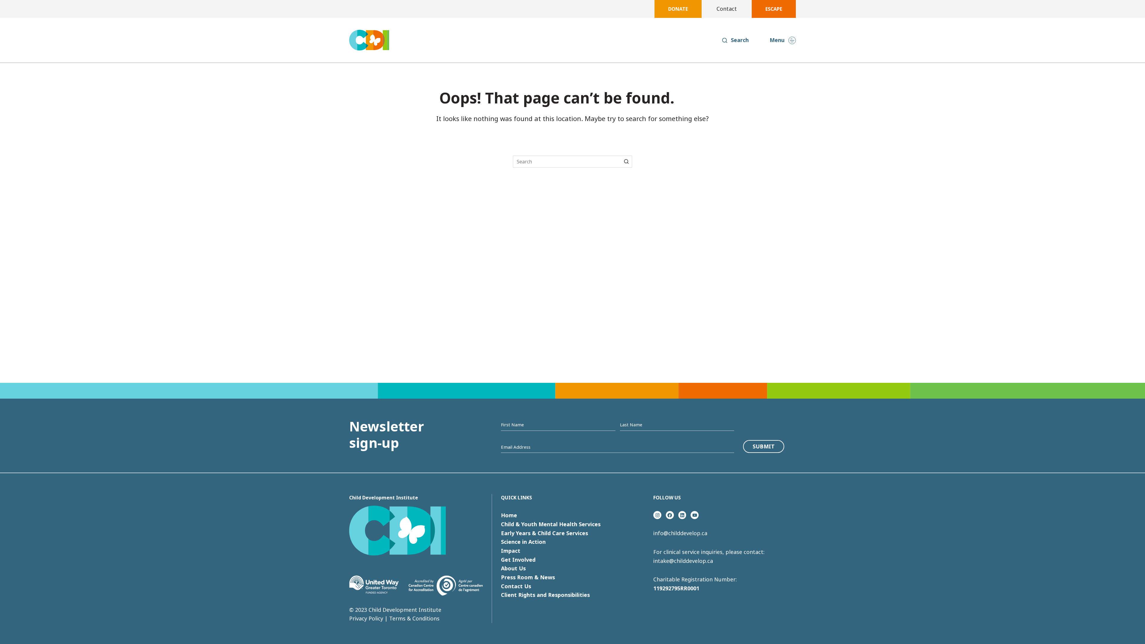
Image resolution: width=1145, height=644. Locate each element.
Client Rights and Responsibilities (545, 594)
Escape (773, 9)
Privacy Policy (366, 618)
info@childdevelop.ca (680, 533)
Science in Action (523, 541)
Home (509, 515)
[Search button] (626, 161)
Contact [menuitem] (727, 8)
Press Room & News (528, 577)
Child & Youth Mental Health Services (551, 524)
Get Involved (518, 559)
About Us (513, 568)
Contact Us (516, 586)
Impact (510, 550)
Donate (678, 9)
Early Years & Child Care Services (544, 533)
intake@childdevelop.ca (683, 560)
